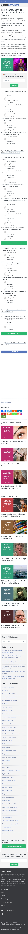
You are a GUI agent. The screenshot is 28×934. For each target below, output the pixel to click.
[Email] (3, 416)
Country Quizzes (6, 713)
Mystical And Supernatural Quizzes (11, 770)
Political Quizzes (6, 784)
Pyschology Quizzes (7, 790)
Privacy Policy (4, 899)
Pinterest (5, 914)
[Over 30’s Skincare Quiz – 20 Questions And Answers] (14, 477)
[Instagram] (19, 414)
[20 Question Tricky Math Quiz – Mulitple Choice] (14, 527)
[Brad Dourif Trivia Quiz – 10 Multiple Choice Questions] (14, 549)
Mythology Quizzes (7, 774)
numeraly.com (15, 929)
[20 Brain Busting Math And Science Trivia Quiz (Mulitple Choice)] (14, 505)
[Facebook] (3, 411)
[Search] (24, 641)
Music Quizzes (5, 767)
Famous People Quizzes (8, 723)
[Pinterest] (3, 414)
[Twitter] (9, 411)
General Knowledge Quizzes (9, 737)
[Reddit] (14, 411)
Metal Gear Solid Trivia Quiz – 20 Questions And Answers (12, 604)
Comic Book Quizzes (7, 710)
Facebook (2, 914)
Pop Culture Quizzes (7, 787)
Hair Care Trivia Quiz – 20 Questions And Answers (13, 465)
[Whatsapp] (14, 414)
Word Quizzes (5, 834)
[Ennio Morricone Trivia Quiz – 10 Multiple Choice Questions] (14, 616)
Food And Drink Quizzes (8, 730)
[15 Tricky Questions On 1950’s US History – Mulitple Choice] (14, 572)
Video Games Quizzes (7, 830)
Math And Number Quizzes (9, 757)
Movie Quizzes (6, 763)
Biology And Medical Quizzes (9, 693)
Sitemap (3, 905)
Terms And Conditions (6, 902)
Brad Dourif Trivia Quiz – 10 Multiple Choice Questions (14, 560)
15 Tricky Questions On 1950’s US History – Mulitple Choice (13, 582)
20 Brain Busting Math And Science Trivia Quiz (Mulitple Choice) (13, 515)
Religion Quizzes (6, 794)
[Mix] (9, 414)
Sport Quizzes (5, 814)
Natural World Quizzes (7, 777)
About (2, 892)
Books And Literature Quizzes (9, 697)
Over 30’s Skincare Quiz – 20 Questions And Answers (11, 487)
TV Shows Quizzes (6, 827)
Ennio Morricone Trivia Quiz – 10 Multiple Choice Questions (12, 626)
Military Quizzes (6, 760)
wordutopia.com (5, 929)
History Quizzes (6, 747)
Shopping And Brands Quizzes (9, 807)
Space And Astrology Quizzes (9, 810)
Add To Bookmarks (15, 846)
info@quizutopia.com (10, 885)
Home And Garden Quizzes (9, 750)
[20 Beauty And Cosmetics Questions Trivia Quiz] (14, 432)
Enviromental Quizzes (7, 720)
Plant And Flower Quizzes (8, 780)
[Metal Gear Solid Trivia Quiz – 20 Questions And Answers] (14, 594)
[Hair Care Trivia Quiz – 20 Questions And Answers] (14, 454)
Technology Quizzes (7, 817)
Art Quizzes (5, 690)
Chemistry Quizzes (7, 707)
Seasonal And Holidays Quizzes (10, 804)
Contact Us (3, 895)
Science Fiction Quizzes (8, 797)
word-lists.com (20, 927)
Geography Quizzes (7, 740)
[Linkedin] (19, 411)
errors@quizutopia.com (6, 402)
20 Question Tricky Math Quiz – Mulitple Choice (12, 537)
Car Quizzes (5, 703)
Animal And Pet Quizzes (8, 687)
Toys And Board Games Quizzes (10, 820)
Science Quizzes (6, 800)
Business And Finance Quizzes (9, 700)
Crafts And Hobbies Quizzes (9, 717)
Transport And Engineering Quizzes (11, 824)
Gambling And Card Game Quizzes (10, 733)
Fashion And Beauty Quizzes (9, 727)
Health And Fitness (7, 743)
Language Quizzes (6, 754)
